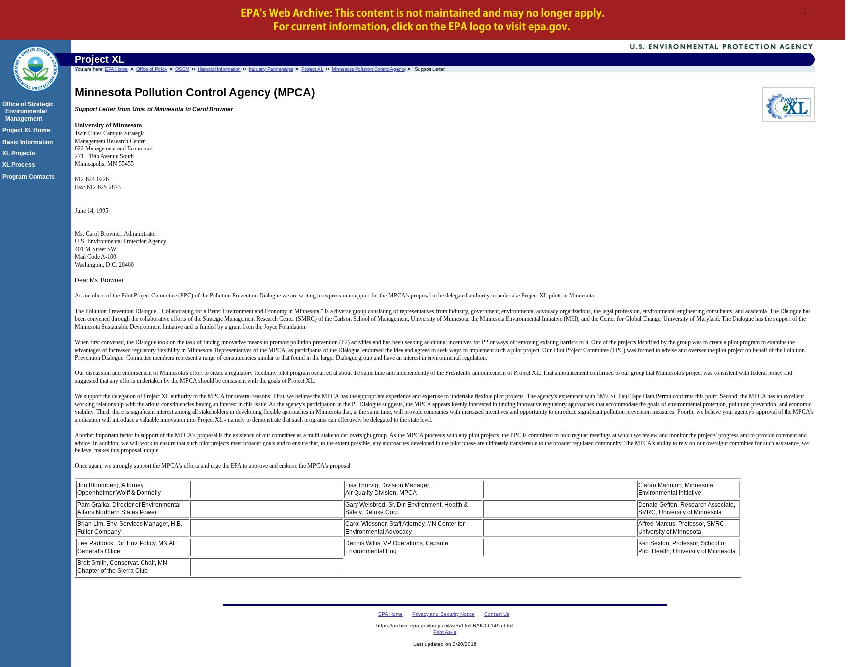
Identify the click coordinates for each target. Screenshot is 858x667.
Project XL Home (27, 130)
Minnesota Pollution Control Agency (369, 69)
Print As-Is (444, 632)
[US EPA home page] (36, 97)
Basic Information (29, 142)
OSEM (182, 69)
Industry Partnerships (271, 69)
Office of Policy (151, 69)
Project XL (312, 69)
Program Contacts (30, 176)
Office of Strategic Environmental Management (29, 111)
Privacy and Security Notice (443, 614)
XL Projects (20, 153)
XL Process (20, 164)
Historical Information (219, 69)
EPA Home (116, 69)
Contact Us (496, 614)
